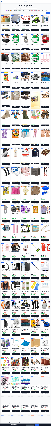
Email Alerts (48, 1)
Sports (29, 10)
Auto (42, 10)
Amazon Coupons (30, 1)
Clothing (8, 10)
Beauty (36, 10)
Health (39, 10)
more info (9, 184)
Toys (32, 10)
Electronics (15, 10)
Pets (23, 10)
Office (46, 10)
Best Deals (43, 1)
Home (11, 10)
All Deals (25, 1)
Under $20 (39, 1)
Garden (20, 10)
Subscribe (36, 424)
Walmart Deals (35, 1)
